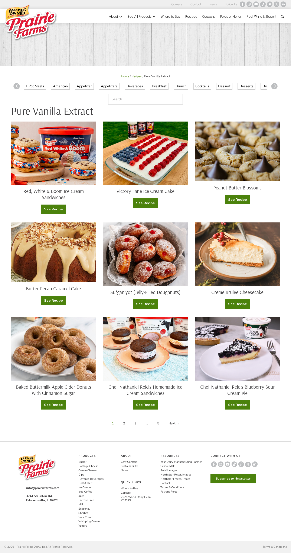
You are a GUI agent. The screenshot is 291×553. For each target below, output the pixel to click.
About (114, 16)
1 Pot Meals (35, 86)
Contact (195, 4)
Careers (176, 4)
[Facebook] (242, 4)
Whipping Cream (89, 521)
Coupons (208, 16)
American (60, 86)
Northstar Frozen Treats (175, 479)
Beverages (135, 86)
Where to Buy (170, 16)
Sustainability (129, 466)
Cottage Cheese (88, 466)
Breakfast (159, 86)
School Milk (167, 466)
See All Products (139, 16)
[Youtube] (256, 4)
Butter (82, 462)
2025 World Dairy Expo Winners (136, 498)
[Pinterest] (269, 4)
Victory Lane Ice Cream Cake (145, 191)
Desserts (246, 86)
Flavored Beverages (91, 479)
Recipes (191, 16)
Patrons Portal (169, 492)
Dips (81, 475)
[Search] (178, 99)
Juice (81, 496)
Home (125, 76)
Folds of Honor (231, 16)
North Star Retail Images (175, 475)
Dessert (224, 86)
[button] (282, 16)
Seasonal (84, 509)
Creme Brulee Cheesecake (237, 292)
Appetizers (109, 86)
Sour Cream (85, 517)
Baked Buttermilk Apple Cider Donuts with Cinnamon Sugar (53, 390)
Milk (81, 504)
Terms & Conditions (172, 487)
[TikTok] (263, 4)
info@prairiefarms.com (42, 488)
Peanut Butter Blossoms (237, 187)
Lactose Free (86, 500)
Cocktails (202, 86)
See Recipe (55, 210)
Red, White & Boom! (261, 16)
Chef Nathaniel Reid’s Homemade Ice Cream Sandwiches (145, 390)
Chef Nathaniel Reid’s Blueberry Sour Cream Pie (237, 390)
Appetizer (84, 86)
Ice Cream (84, 487)
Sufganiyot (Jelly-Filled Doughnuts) (145, 292)
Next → (174, 423)
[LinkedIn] (283, 4)
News (213, 4)
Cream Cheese (87, 470)
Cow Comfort (129, 462)
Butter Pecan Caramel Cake (53, 288)
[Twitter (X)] (276, 4)
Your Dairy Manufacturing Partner (181, 462)
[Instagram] (249, 4)
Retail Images (168, 470)
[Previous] (16, 86)
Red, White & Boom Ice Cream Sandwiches (53, 194)
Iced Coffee (85, 492)
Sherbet (83, 513)
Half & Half (85, 483)
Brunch (181, 86)
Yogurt (82, 526)
